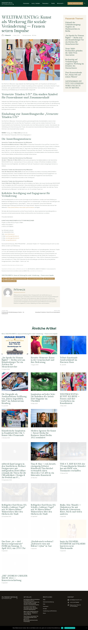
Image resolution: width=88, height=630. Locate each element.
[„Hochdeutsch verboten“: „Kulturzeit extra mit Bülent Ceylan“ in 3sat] (44, 529)
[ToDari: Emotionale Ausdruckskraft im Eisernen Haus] (73, 345)
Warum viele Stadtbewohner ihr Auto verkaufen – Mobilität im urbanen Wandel (31, 613)
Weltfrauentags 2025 (9, 281)
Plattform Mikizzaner (35, 278)
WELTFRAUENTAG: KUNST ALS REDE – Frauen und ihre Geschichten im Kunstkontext (69, 399)
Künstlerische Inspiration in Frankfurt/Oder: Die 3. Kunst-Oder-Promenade (13, 433)
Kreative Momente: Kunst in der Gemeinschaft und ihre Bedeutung (42, 359)
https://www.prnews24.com (19, 292)
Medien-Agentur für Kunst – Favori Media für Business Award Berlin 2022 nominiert (43, 434)
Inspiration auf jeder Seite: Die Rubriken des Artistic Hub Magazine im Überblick (43, 397)
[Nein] (86, 628)
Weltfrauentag (49, 278)
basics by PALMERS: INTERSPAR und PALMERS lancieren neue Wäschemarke (72, 545)
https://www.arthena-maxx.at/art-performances (21, 207)
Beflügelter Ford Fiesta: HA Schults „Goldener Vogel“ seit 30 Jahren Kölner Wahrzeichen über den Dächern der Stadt (14, 509)
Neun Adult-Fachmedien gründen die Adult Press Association (73, 52)
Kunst (9, 278)
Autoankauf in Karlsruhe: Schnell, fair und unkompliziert (47, 312)
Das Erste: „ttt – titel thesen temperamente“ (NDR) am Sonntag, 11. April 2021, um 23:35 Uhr (14, 545)
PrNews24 (8, 35)
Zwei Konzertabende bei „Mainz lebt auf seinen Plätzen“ (73, 75)
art (4, 278)
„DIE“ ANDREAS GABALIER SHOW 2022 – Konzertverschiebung (14, 578)
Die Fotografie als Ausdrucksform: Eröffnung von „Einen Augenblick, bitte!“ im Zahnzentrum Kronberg (14, 399)
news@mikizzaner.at (11, 240)
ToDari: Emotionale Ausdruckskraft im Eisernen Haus (69, 359)
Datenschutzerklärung (70, 627)
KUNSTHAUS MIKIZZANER (20, 278)
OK (62, 627)
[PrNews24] (3, 35)
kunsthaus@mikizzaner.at (12, 236)
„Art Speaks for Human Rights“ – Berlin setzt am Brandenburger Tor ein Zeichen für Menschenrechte (74, 40)
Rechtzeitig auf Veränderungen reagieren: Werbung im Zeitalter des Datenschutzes (74, 64)
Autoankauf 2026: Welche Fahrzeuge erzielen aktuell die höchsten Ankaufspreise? (30, 608)
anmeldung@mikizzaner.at (12, 238)
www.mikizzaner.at (10, 234)
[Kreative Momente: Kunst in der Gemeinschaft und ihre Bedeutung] (44, 345)
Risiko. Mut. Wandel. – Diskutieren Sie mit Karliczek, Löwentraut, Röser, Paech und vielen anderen (71, 509)
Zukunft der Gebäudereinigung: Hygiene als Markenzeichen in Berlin (73, 27)
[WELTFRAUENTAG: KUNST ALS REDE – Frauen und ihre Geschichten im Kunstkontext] (73, 381)
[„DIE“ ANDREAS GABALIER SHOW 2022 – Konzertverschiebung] (15, 563)
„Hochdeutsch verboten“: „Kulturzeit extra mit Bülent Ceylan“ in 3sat (42, 543)
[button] (84, 3)
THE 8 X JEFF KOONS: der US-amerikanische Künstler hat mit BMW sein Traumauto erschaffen (73, 467)
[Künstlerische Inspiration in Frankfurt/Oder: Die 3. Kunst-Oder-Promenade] (15, 418)
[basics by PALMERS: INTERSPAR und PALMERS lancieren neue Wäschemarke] (73, 529)
